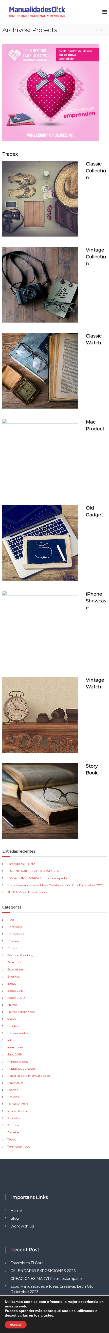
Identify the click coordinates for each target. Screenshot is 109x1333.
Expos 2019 (15, 990)
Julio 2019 (14, 1054)
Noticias (13, 1097)
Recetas (13, 1132)
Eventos (13, 976)
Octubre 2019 (17, 1104)
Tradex (10, 154)
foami (11, 1019)
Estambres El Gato (21, 864)
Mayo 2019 (15, 1083)
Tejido (11, 1139)
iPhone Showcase (96, 600)
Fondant (13, 1026)
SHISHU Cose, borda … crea (27, 892)
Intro (10, 1040)
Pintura (13, 1125)
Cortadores (15, 934)
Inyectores (15, 1047)
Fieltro (12, 1005)
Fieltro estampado (21, 1012)
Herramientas (17, 1033)
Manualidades (17, 1061)
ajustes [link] (47, 1315)
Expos (11, 983)
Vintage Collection (96, 256)
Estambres (15, 969)
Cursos (12, 948)
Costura (13, 941)
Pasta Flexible (17, 1111)
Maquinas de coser (21, 1068)
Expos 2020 (16, 998)
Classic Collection (96, 170)
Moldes (12, 1090)
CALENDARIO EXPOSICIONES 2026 (34, 871)
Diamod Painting (20, 955)
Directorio (14, 962)
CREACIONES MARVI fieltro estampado (37, 878)
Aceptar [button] (16, 1324)
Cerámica (14, 927)
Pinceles (13, 1118)
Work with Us (22, 1226)
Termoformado (18, 1146)
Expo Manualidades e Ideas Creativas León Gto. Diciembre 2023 (55, 885)
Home (16, 1210)
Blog (10, 920)
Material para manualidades (28, 1075)
